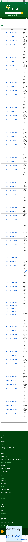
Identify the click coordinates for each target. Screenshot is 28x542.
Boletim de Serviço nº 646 (11, 299)
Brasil (4, 1)
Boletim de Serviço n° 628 (11, 367)
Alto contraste (3, 3)
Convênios (3, 441)
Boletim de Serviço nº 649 (11, 286)
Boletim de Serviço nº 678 (11, 165)
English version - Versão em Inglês (7, 516)
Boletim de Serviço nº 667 (11, 211)
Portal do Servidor (4, 500)
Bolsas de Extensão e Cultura (6, 492)
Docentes (2, 457)
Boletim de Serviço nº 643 (11, 308)
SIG (1, 475)
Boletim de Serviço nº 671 (11, 194)
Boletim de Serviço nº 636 (11, 334)
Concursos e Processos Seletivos (7, 440)
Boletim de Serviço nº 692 (11, 107)
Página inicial (3, 22)
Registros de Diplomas (5, 471)
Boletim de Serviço (19, 22)
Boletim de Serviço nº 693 (11, 103)
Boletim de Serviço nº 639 (11, 322)
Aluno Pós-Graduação (5, 489)
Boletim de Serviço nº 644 (11, 305)
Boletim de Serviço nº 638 (11, 326)
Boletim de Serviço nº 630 (11, 359)
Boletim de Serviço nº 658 (11, 249)
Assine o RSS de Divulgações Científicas (8, 524)
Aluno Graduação (4, 488)
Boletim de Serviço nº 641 (11, 314)
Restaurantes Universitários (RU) (7, 472)
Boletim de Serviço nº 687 (11, 128)
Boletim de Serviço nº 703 (11, 61)
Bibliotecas (3, 465)
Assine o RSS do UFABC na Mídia (7, 522)
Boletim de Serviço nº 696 (11, 90)
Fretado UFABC (3, 469)
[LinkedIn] (12, 15)
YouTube (2, 509)
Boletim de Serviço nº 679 (11, 161)
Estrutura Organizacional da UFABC (7, 447)
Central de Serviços (4, 467)
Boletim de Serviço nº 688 (11, 123)
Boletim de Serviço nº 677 (11, 169)
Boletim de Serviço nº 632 (11, 351)
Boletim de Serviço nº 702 (11, 65)
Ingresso (2, 453)
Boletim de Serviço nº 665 (11, 219)
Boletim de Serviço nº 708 (11, 40)
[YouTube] (14, 15)
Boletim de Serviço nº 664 (11, 224)
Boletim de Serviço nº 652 (11, 274)
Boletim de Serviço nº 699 (11, 78)
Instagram (2, 506)
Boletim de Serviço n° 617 (11, 413)
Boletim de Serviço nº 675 (11, 178)
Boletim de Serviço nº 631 (11, 355)
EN (26, 3)
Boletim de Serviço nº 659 (11, 244)
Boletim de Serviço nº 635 (11, 338)
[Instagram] (10, 15)
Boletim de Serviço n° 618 (11, 409)
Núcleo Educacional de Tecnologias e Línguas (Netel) (11, 459)
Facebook (2, 504)
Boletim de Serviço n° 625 (11, 380)
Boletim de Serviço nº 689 (11, 119)
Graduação (3, 455)
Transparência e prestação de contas (8, 448)
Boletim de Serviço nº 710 (11, 32)
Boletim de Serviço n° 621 (11, 397)
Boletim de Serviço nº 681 (11, 153)
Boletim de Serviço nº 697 (11, 86)
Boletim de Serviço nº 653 (11, 269)
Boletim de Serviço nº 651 (11, 278)
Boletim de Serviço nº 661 (11, 236)
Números (2, 444)
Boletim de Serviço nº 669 (11, 203)
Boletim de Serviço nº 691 (11, 111)
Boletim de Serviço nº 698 (11, 82)
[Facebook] (9, 15)
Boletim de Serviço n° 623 (11, 388)
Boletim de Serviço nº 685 (11, 136)
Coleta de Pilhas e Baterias (6, 468)
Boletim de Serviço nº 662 (11, 232)
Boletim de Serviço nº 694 (11, 98)
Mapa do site (12, 3)
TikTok (2, 510)
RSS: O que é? (3, 519)
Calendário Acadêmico (5, 493)
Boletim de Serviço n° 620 (11, 401)
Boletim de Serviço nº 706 (11, 48)
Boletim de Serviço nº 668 (11, 207)
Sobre (2, 437)
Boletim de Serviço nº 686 (11, 132)
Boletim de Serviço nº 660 (11, 240)
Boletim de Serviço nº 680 (11, 157)
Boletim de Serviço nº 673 (11, 186)
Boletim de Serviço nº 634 (11, 342)
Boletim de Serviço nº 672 (11, 190)
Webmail (2, 474)
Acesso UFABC (3, 464)
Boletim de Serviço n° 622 (11, 392)
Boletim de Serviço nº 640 (11, 317)
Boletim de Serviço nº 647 (11, 294)
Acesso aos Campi (4, 483)
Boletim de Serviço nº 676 (11, 174)
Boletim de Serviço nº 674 (11, 182)
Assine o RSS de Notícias (5, 521)
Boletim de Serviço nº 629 (11, 363)
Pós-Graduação (4, 456)
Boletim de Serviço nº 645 (11, 302)
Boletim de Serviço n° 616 (11, 417)
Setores (2, 445)
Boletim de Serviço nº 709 (11, 36)
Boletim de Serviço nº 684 (11, 140)
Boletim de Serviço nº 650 (11, 282)
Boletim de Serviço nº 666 (11, 215)
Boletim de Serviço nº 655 (11, 261)
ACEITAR (19, 539)
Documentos (3, 443)
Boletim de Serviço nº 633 (11, 347)
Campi (2, 438)
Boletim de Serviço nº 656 (11, 257)
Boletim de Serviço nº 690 (11, 115)
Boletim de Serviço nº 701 (11, 69)
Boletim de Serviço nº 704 (11, 57)
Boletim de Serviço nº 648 (11, 290)
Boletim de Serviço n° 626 (11, 376)
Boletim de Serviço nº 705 (11, 53)
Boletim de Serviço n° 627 (11, 372)
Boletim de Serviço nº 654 (11, 265)
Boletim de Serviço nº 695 (11, 94)
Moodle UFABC (3, 495)
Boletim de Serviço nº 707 (11, 44)
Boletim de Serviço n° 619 (11, 405)
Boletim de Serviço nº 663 (11, 228)
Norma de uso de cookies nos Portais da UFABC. (13, 536)
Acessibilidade (7, 3)
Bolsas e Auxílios (4, 490)
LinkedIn (2, 507)
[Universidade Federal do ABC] (14, 7)
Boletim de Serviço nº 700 (11, 73)
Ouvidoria (2, 481)
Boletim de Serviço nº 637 (11, 330)
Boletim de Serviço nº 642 (11, 311)
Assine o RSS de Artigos (5, 525)
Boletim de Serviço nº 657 (11, 253)
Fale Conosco (3, 480)
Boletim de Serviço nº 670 (11, 199)
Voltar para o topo (23, 429)
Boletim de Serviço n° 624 (11, 384)
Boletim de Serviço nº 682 (11, 149)
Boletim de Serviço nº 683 (11, 144)
